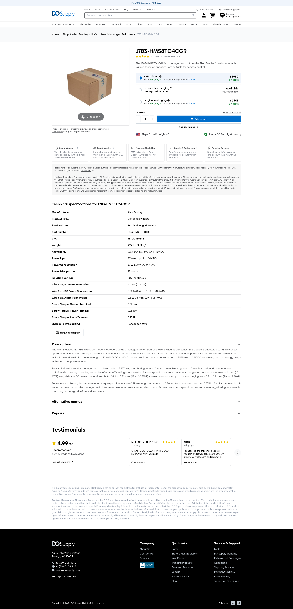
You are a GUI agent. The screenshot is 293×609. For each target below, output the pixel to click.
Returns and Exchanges (227, 558)
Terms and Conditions (226, 581)
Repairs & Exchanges (184, 148)
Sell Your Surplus (181, 576)
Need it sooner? (232, 112)
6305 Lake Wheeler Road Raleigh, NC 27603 (66, 554)
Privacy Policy (222, 576)
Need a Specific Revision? (168, 56)
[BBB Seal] (147, 565)
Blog (174, 581)
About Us (145, 549)
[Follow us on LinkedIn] (233, 603)
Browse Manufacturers (185, 553)
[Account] (204, 15)
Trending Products (182, 563)
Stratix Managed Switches (117, 34)
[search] (193, 15)
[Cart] (213, 15)
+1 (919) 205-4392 (66, 563)
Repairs (176, 572)
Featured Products (182, 567)
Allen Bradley (80, 34)
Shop (66, 34)
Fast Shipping (104, 148)
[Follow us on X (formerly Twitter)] (239, 603)
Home (55, 34)
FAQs (217, 549)
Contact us (57, 131)
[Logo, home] (63, 13)
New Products (180, 558)
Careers (144, 558)
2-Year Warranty (67, 148)
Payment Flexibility (145, 148)
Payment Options (224, 572)
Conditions (220, 563)
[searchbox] (140, 15)
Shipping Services (224, 567)
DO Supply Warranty (225, 553)
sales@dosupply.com (68, 570)
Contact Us (146, 553)
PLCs (94, 34)
